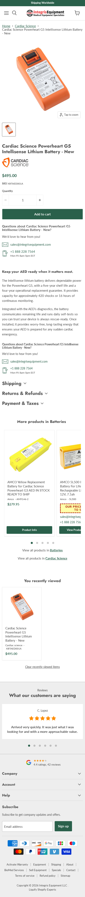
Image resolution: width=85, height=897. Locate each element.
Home (6, 26)
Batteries (56, 550)
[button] (29, 746)
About (69, 864)
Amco (10, 499)
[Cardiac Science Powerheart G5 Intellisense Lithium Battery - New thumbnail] (8, 129)
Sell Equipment (38, 870)
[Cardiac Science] (15, 167)
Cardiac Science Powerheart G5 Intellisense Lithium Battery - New (18, 634)
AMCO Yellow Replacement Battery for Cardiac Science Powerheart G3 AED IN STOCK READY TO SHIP (28, 488)
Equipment (39, 864)
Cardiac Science (25, 26)
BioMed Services (14, 870)
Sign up (63, 826)
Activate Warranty (17, 864)
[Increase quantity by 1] (40, 200)
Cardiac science (13, 645)
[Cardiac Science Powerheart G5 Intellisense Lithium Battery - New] (22, 607)
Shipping (56, 864)
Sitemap (65, 875)
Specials (56, 870)
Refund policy (47, 875)
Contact (71, 870)
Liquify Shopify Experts (42, 889)
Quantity (7, 191)
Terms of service (24, 875)
